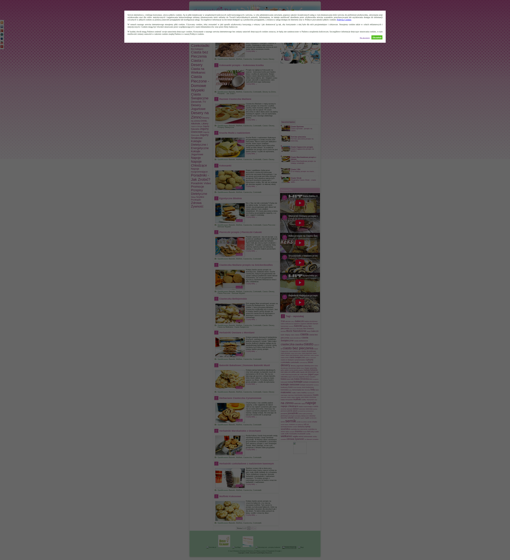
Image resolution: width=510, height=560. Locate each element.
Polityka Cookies (344, 20)
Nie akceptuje (365, 38)
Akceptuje (377, 37)
